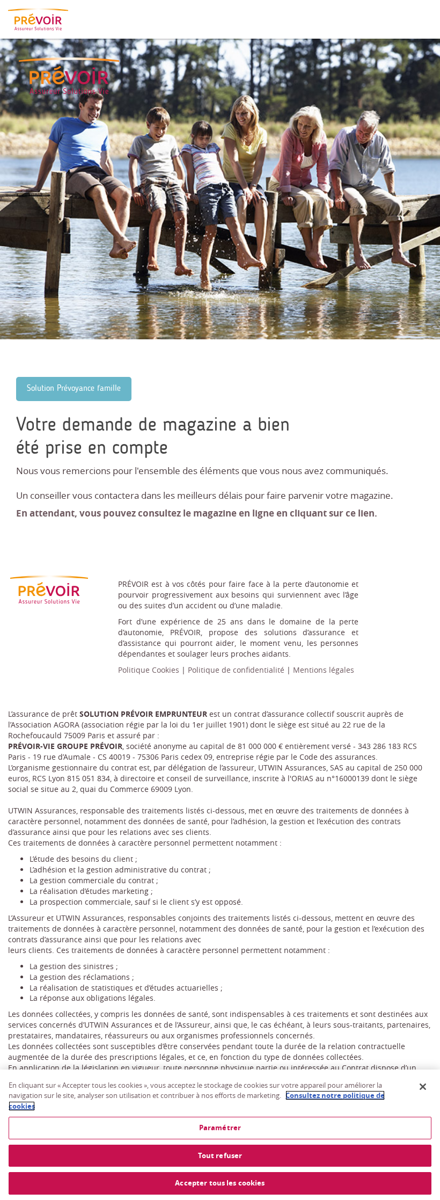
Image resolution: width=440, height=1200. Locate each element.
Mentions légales (323, 670)
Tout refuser (220, 1155)
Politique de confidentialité (236, 670)
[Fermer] (423, 1087)
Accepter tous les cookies (220, 1183)
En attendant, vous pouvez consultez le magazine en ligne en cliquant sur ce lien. (196, 513)
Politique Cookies (148, 670)
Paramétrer (220, 1127)
